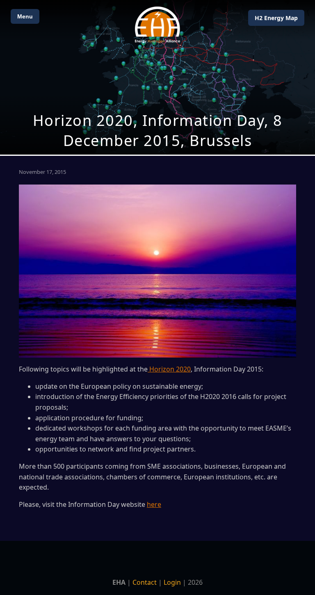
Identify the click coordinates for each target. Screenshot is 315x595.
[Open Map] (157, 77)
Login (172, 582)
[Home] (157, 25)
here (154, 504)
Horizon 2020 (169, 369)
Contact (144, 582)
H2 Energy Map (276, 18)
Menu (25, 16)
